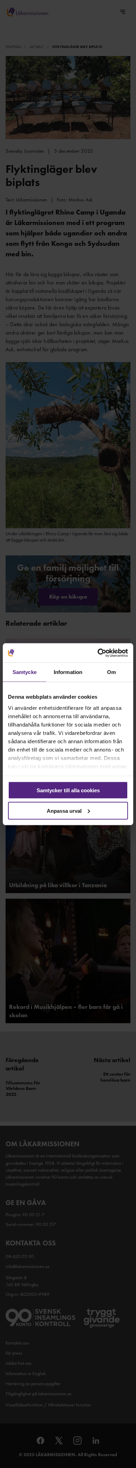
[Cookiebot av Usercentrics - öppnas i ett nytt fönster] (98, 652)
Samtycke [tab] (25, 672)
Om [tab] (111, 672)
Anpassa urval (64, 810)
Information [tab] (68, 672)
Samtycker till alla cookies (68, 790)
